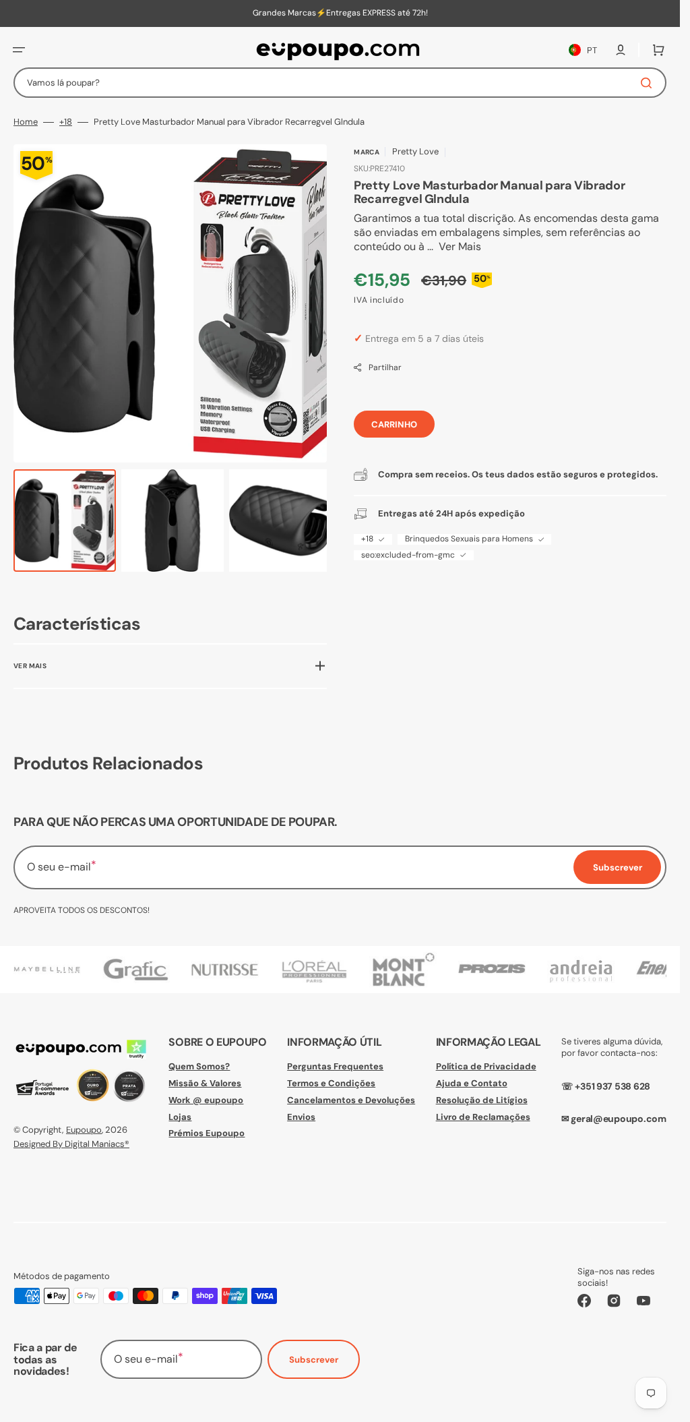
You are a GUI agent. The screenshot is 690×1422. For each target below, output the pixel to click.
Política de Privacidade (486, 1066)
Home (25, 122)
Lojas (179, 1116)
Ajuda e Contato (471, 1082)
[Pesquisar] (648, 83)
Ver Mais (460, 247)
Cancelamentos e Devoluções (351, 1099)
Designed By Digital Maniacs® (71, 1143)
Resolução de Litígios (482, 1099)
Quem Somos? (199, 1066)
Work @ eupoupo (205, 1099)
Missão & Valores (204, 1082)
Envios (301, 1116)
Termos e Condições (331, 1082)
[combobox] (339, 82)
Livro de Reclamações (483, 1116)
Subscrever (313, 1359)
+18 (65, 122)
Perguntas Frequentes (335, 1066)
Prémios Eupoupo (206, 1133)
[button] (19, 50)
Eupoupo (84, 1129)
